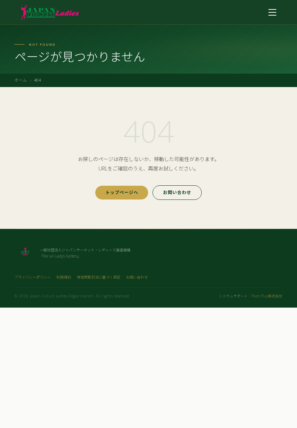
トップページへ (121, 192)
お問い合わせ (177, 192)
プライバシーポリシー (32, 277)
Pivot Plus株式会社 (267, 296)
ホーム (20, 80)
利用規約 (64, 277)
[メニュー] (272, 12)
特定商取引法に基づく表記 (98, 277)
